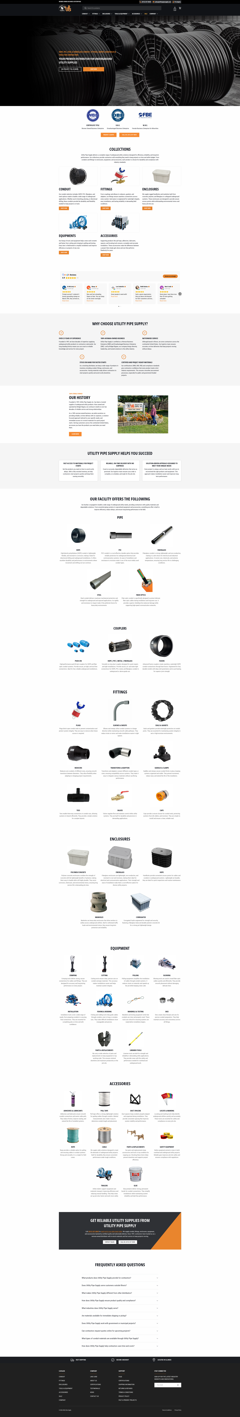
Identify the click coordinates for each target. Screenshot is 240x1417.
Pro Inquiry (178, 2)
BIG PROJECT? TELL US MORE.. (70, 69)
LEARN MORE (75, 434)
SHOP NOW (93, 69)
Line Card (93, 1377)
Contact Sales (109, 1242)
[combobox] (121, 8)
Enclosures (106, 14)
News (92, 1392)
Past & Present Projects (128, 1400)
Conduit (85, 14)
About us (93, 1381)
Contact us (94, 1396)
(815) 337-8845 (146, 2)
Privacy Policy (124, 1396)
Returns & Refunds (125, 1388)
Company (153, 14)
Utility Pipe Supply (67, 1410)
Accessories (136, 14)
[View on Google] (64, 287)
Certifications (95, 1384)
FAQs (120, 1377)
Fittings (95, 14)
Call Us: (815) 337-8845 (129, 135)
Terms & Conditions (126, 1392)
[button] (60, 293)
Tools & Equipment (121, 14)
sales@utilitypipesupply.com (163, 2)
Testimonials (95, 1388)
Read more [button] (65, 301)
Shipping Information (126, 1384)
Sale (145, 14)
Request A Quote (108, 135)
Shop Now (64, 208)
